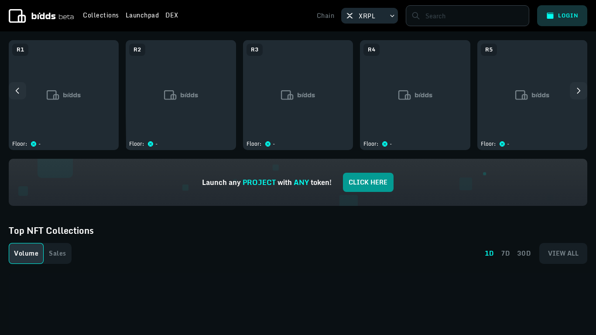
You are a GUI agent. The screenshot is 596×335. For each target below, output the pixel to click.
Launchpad (142, 16)
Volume (26, 253)
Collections (101, 16)
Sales (57, 253)
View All (563, 253)
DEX (171, 16)
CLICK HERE (368, 182)
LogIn (568, 15)
